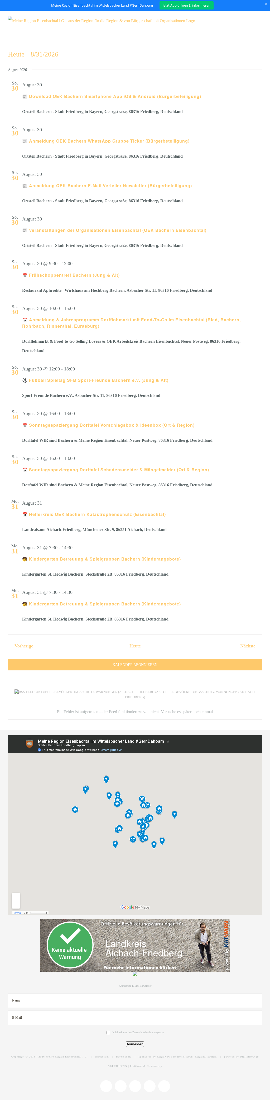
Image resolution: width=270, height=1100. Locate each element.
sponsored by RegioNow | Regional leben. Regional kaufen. (178, 1056)
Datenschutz (124, 1056)
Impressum (102, 1056)
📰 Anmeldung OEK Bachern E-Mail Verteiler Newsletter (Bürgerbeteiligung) (107, 185)
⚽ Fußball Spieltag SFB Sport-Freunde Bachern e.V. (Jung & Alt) (95, 380)
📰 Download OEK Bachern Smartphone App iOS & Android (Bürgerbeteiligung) (111, 96)
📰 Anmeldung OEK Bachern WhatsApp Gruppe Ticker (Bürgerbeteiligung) (106, 141)
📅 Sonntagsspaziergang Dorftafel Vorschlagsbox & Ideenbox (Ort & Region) (108, 425)
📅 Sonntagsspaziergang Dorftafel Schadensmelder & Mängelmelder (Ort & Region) (115, 470)
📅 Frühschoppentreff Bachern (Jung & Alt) (71, 275)
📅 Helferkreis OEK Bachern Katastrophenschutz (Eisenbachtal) (94, 514)
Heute (135, 645)
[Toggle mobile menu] (260, 20)
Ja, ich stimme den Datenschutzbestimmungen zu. (138, 1032)
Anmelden (135, 1044)
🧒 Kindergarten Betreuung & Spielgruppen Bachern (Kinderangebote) (101, 559)
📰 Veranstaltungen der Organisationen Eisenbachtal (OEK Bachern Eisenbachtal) (114, 230)
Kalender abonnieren (135, 665)
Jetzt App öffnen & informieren (186, 5)
